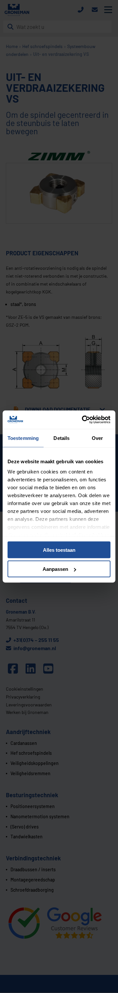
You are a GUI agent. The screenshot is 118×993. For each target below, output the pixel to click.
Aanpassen (55, 569)
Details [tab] (61, 438)
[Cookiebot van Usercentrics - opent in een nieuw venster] (83, 420)
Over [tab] (97, 438)
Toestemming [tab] (23, 438)
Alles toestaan (59, 549)
